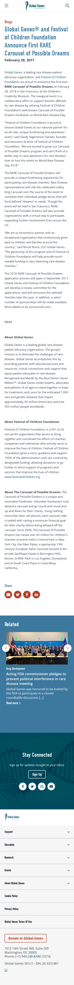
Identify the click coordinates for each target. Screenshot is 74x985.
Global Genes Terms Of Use (18, 921)
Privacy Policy (11, 909)
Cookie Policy (11, 896)
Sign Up (37, 774)
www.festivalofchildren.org (22, 477)
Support (9, 832)
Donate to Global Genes (25, 938)
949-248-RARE (31, 956)
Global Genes (13, 72)
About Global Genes (14, 883)
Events (8, 870)
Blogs (8, 21)
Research (9, 857)
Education (9, 844)
